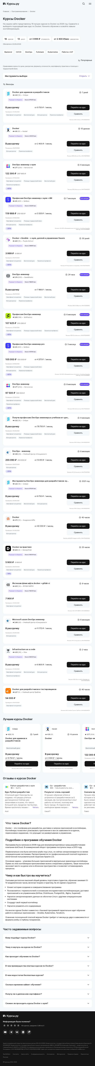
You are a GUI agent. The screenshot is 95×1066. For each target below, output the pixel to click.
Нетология (28, 168)
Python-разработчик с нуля (22, 785)
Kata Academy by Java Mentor (66, 788)
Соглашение (50, 1054)
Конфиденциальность (37, 1054)
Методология (61, 1054)
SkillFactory (28, 317)
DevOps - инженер (21, 451)
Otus (25, 652)
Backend (8, 52)
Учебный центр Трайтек (31, 692)
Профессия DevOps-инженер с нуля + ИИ (32, 198)
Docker (15, 128)
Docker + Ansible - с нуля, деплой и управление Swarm (38, 238)
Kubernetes (53, 52)
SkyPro (18, 788)
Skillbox (26, 201)
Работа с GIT (67, 52)
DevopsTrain (27, 550)
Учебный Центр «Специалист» (35, 454)
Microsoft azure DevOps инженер (28, 619)
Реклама (5, 1057)
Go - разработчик (58, 785)
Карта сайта (25, 1054)
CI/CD (18, 52)
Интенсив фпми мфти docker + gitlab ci (31, 583)
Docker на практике (22, 547)
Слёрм (25, 95)
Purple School (28, 241)
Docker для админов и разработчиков (30, 92)
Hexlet (24, 131)
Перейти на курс (78, 107)
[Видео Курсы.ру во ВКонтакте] (23, 1032)
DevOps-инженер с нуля (24, 164)
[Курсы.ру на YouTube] (5, 1032)
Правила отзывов (73, 1054)
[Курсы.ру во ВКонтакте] (17, 1032)
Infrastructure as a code (23, 649)
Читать (36, 807)
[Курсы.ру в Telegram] (11, 1032)
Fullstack (40, 52)
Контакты (16, 1054)
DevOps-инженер (20, 274)
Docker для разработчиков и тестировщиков (34, 689)
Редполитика (85, 1054)
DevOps (28, 52)
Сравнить (78, 114)
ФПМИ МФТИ (28, 586)
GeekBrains (28, 277)
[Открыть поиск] (84, 4)
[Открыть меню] (90, 4)
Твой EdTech (6, 1054)
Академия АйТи (29, 520)
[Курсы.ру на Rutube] (29, 1032)
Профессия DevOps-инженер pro (28, 344)
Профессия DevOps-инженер (26, 314)
